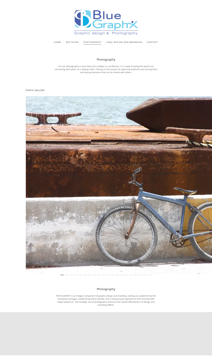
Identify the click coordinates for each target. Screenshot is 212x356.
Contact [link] (152, 42)
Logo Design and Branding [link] (124, 42)
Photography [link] (92, 42)
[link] (106, 22)
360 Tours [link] (72, 42)
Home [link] (57, 42)
